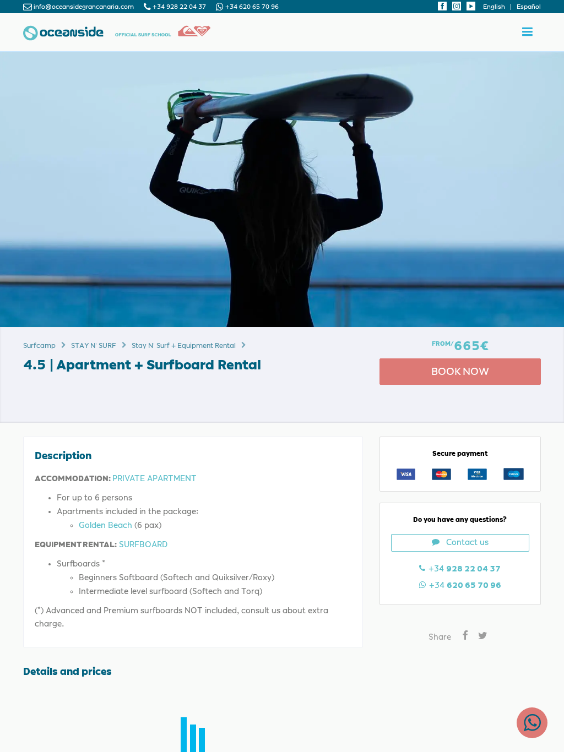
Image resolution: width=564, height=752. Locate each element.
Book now (460, 371)
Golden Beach (105, 525)
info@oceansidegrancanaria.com (84, 7)
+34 (464, 585)
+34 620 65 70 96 (251, 6)
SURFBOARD (143, 544)
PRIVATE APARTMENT (154, 478)
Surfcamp (39, 346)
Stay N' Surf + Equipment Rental (184, 346)
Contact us (467, 542)
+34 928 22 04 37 (179, 7)
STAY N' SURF (93, 346)
